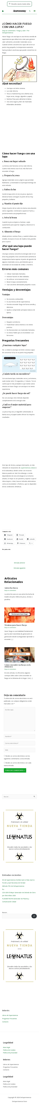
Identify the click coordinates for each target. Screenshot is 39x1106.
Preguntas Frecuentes (9, 1019)
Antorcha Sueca (11, 588)
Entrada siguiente (19, 568)
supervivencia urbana (28, 468)
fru (3, 889)
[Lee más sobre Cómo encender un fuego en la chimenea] (19, 655)
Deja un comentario (8, 31)
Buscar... (5, 912)
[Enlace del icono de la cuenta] (3, 11)
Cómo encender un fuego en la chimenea (17, 666)
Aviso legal (6, 1047)
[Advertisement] (19, 130)
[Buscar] (34, 916)
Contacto (5, 1022)
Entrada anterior (19, 563)
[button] (30, 11)
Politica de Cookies (9, 1050)
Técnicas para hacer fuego (15, 625)
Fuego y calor (21, 31)
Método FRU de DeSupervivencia (13, 886)
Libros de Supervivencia (10, 1015)
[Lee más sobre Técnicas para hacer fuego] (19, 615)
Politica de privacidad (10, 1053)
